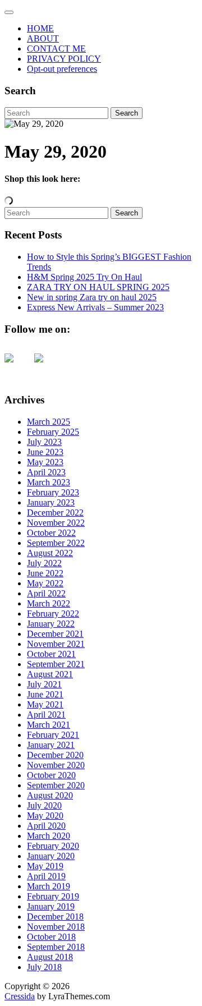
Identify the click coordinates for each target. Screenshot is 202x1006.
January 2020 (51, 856)
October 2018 (51, 936)
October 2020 (51, 775)
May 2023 (45, 462)
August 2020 (50, 795)
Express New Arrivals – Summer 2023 (95, 307)
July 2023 (44, 442)
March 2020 (48, 835)
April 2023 (46, 472)
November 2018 (56, 926)
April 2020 (46, 825)
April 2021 (46, 714)
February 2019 (53, 896)
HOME (40, 28)
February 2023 (53, 492)
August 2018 (50, 957)
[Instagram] (47, 366)
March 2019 (48, 886)
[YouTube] (17, 366)
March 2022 (48, 603)
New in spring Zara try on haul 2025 (92, 297)
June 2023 (45, 452)
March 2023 (48, 482)
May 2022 (45, 583)
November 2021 (56, 644)
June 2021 (45, 694)
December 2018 (55, 916)
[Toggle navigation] (8, 12)
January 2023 (51, 502)
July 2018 (44, 967)
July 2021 (44, 684)
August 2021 (50, 674)
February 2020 (53, 846)
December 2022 (55, 512)
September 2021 (56, 664)
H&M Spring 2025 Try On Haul (84, 277)
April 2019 (46, 876)
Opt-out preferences (62, 69)
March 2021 (48, 724)
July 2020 (44, 805)
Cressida (19, 996)
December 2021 (55, 633)
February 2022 (53, 613)
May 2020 (45, 815)
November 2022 (56, 522)
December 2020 (55, 755)
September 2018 (56, 947)
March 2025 (48, 421)
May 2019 (45, 866)
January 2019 (51, 906)
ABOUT (43, 38)
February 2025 (53, 432)
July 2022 (44, 563)
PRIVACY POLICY (64, 58)
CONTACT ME (56, 48)
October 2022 (51, 533)
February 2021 (53, 734)
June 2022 (45, 573)
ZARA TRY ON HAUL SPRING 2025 (98, 287)
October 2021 (51, 654)
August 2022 (50, 553)
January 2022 (51, 623)
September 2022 (56, 543)
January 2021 (51, 745)
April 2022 (46, 593)
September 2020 (56, 785)
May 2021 (45, 704)
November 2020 (56, 765)
